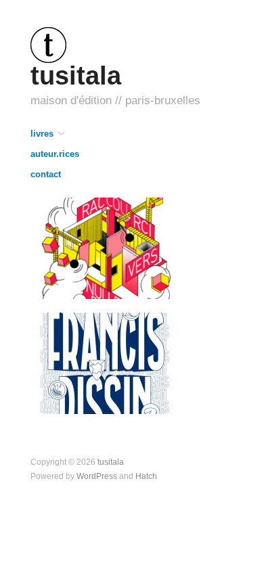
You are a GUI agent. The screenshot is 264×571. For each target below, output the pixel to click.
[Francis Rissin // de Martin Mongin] (104, 362)
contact (45, 174)
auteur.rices (54, 154)
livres (41, 134)
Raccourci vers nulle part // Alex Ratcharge (111, 279)
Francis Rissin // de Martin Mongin (110, 394)
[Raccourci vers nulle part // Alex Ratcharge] (104, 247)
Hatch (146, 476)
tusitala (75, 75)
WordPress (96, 476)
